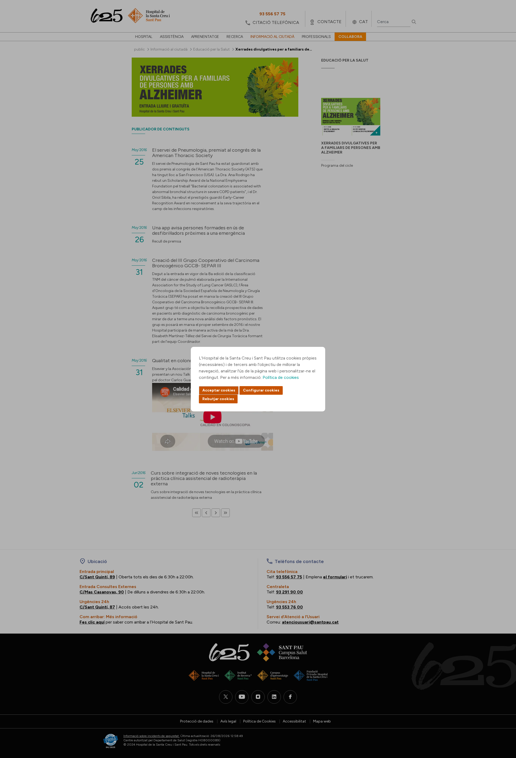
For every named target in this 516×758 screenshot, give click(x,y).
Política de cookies (281, 377)
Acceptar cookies (218, 390)
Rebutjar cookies (218, 399)
